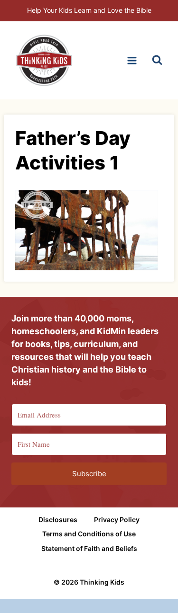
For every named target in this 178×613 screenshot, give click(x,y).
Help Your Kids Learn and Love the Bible (89, 10)
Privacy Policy (117, 519)
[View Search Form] (157, 60)
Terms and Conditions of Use (89, 534)
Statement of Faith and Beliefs (89, 548)
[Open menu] (131, 60)
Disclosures (57, 519)
